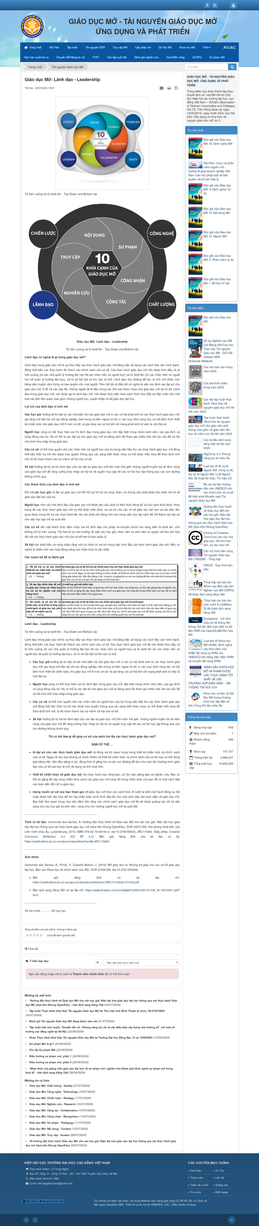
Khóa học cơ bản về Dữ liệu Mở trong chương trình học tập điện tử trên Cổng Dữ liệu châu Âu (211, 699)
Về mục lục (58, 911)
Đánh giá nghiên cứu (146, 57)
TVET (95, 57)
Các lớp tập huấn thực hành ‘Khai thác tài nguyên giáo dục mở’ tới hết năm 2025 (211, 405)
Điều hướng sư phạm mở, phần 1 (50, 1056)
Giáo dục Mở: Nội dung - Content (50, 1129)
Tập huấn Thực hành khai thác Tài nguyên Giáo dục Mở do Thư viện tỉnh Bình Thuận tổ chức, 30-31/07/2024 (97, 1011)
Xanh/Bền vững (175, 57)
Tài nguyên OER (95, 47)
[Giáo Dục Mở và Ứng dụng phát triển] (32, 26)
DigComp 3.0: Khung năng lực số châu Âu (217, 456)
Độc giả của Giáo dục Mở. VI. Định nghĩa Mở (218, 141)
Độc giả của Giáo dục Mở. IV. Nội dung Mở (217, 211)
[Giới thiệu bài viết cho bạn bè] (162, 88)
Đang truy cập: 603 (52, 1201)
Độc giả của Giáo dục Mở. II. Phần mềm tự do (219, 258)
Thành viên (196, 1177)
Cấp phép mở (143, 47)
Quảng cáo (221, 1185)
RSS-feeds (221, 1192)
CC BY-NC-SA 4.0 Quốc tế (191, 1201)
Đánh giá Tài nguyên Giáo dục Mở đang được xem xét (63, 1021)
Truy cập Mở (120, 47)
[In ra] (169, 88)
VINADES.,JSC (160, 1204)
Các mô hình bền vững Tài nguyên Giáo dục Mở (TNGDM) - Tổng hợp (210, 555)
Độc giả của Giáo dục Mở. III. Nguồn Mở (217, 234)
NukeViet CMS (115, 1204)
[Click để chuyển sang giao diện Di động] (35, 1220)
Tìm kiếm (195, 1192)
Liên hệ (219, 1177)
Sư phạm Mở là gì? (41, 1044)
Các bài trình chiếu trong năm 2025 (216, 385)
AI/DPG (197, 57)
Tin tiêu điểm (195, 308)
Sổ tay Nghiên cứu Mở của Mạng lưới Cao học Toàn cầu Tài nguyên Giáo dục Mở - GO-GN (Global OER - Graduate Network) (210, 351)
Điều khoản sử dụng (184, 1204)
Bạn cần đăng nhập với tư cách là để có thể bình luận (79, 974)
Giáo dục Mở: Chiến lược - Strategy (51, 1098)
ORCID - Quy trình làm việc (218, 567)
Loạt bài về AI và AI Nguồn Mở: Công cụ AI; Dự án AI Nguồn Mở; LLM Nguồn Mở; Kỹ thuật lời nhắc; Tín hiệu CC (211, 472)
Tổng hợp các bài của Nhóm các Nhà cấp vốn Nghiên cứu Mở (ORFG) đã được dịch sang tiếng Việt (211, 588)
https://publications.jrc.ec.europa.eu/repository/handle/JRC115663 (67, 841)
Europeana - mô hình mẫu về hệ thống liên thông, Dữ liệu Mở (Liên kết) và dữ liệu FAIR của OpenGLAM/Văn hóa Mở (210, 626)
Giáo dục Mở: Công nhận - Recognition (54, 1116)
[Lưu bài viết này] (177, 88)
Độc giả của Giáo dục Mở (217, 319)
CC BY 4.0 (82, 836)
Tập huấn (72, 47)
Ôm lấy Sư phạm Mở (42, 1050)
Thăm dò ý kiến (199, 1185)
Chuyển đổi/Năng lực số (70, 57)
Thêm (206, 47)
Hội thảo (54, 47)
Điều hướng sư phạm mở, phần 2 (50, 1062)
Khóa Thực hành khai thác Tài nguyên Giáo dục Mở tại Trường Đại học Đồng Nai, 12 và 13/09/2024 (90, 1037)
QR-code (31, 1201)
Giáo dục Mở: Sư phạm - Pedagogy (51, 1123)
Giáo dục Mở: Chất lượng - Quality (51, 1086)
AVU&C (229, 47)
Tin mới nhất (195, 130)
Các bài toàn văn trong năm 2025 (218, 369)
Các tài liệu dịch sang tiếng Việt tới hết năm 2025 (217, 444)
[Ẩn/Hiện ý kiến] (97, 962)
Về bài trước (32, 911)
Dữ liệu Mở (165, 47)
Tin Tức (219, 1170)
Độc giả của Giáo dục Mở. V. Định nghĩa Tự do (217, 189)
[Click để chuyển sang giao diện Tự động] (26, 1220)
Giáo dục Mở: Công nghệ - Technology (53, 1092)
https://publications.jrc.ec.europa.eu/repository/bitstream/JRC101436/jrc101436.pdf (86, 882)
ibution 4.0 (56, 836)
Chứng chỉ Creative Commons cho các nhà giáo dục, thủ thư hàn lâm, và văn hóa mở (218, 539)
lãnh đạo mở (84, 394)
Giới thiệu (195, 1170)
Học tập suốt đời (116, 57)
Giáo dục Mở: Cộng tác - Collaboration (53, 1110)
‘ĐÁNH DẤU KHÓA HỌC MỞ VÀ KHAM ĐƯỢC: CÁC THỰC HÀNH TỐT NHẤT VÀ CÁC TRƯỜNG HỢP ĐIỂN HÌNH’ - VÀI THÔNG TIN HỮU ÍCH (211, 677)
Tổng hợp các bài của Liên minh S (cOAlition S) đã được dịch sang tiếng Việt (218, 606)
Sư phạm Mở (217, 57)
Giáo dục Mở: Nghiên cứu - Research (52, 1104)
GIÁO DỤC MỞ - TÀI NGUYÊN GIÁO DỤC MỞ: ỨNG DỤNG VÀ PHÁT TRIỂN (211, 81)
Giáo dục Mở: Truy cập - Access (49, 1135)
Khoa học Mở (187, 47)
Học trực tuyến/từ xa (36, 57)
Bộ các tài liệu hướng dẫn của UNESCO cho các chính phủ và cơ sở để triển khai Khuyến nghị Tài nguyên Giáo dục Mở (210, 492)
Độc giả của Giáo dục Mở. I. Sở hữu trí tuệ (217, 281)
